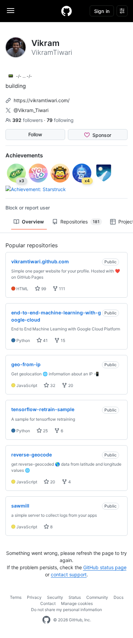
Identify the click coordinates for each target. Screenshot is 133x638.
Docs (118, 597)
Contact (48, 603)
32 (52, 385)
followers (28, 120)
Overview (33, 221)
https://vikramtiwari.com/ (42, 100)
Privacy (34, 597)
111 (61, 288)
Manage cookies (77, 603)
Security (55, 597)
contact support (69, 574)
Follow (35, 134)
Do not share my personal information (66, 609)
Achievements (24, 155)
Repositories (80, 221)
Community (97, 597)
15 (62, 340)
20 (70, 385)
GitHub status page (105, 567)
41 (45, 340)
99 (43, 288)
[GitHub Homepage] (46, 620)
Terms (15, 597)
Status (75, 597)
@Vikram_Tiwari (31, 110)
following (60, 120)
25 (45, 430)
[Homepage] (66, 10)
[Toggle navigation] (10, 10)
